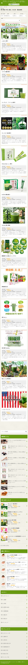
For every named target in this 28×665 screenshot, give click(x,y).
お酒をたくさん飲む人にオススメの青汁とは (17, 481)
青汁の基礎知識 (4, 611)
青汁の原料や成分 (5, 607)
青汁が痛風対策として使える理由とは (17, 464)
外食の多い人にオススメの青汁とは (16, 493)
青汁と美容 (3, 603)
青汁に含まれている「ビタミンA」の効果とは (16, 475)
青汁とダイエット (5, 595)
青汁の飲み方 (4, 618)
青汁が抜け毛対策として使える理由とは (17, 452)
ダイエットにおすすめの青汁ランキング (17, 441)
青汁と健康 (3, 599)
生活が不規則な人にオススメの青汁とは (17, 487)
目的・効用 (3, 13)
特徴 (14, 13)
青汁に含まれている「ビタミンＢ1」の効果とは (16, 470)
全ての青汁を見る (5, 545)
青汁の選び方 (4, 614)
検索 (2, 18)
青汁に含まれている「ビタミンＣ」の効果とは (17, 446)
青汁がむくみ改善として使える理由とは (17, 458)
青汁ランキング (4, 622)
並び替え (21, 13)
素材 (8, 13)
